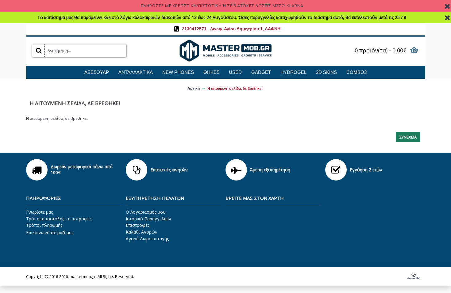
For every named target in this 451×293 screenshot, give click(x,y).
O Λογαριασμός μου (146, 212)
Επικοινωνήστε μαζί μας (49, 232)
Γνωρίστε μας (39, 212)
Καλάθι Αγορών (141, 232)
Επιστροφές (137, 225)
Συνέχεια (408, 137)
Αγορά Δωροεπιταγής (147, 239)
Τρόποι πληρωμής (44, 225)
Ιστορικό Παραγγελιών (148, 219)
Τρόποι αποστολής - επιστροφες (58, 219)
